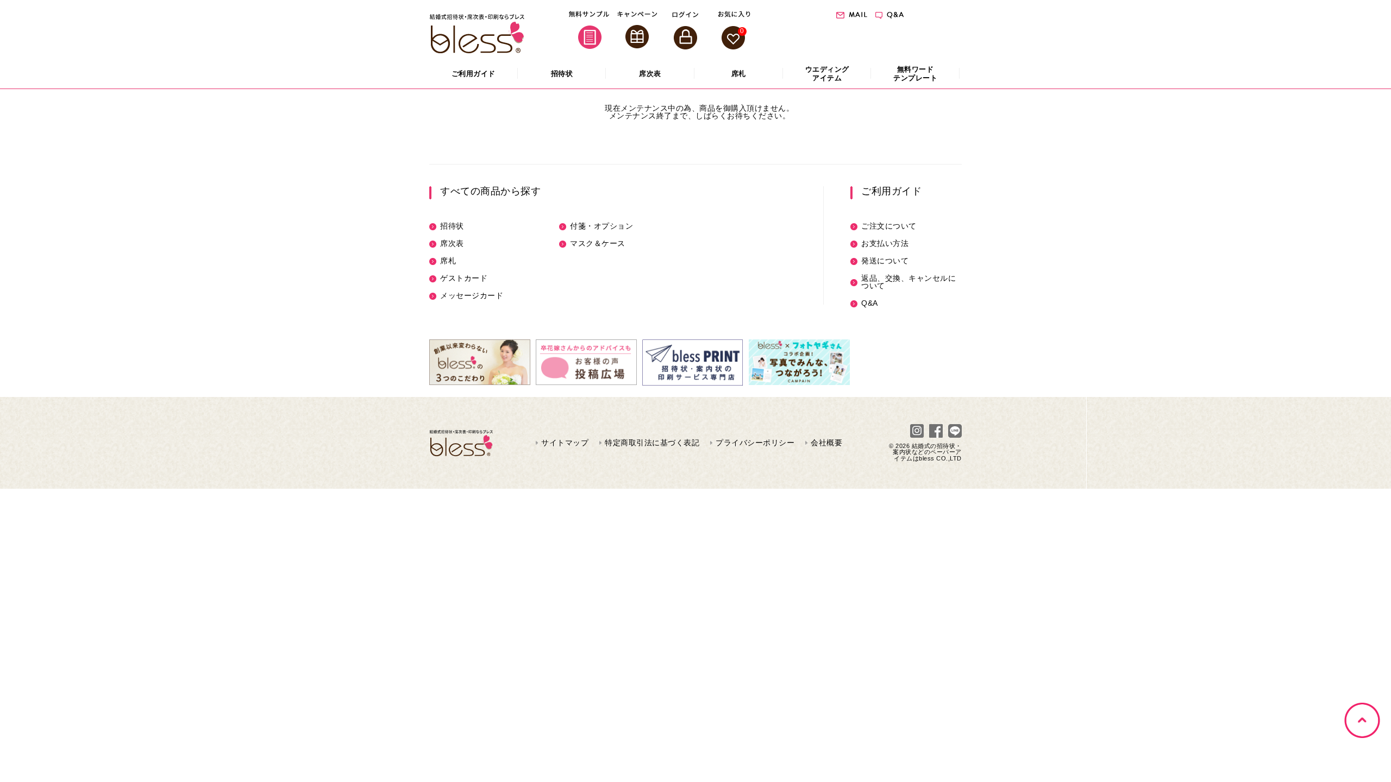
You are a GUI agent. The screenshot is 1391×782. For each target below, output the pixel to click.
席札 (448, 260)
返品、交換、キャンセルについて (908, 282)
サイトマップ (564, 442)
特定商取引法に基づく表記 (652, 442)
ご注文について (889, 226)
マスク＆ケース (597, 243)
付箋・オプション (601, 226)
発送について (884, 260)
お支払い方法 (884, 243)
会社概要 (826, 442)
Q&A (869, 303)
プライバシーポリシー (755, 442)
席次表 (452, 243)
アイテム (827, 73)
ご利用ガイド (891, 191)
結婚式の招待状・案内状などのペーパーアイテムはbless (927, 452)
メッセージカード (471, 295)
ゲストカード (463, 278)
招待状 (452, 226)
